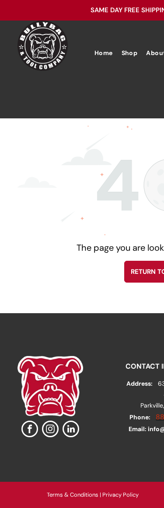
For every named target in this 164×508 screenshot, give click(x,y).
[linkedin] (71, 430)
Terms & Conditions (72, 494)
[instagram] (50, 430)
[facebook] (29, 430)
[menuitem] (103, 53)
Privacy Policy (120, 494)
